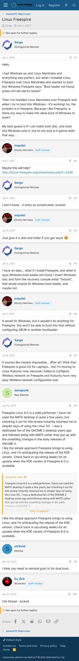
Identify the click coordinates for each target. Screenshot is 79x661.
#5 (75, 263)
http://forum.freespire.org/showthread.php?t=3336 (37, 172)
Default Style (13, 639)
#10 (75, 594)
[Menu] (5, 5)
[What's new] (66, 5)
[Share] (70, 57)
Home (6, 649)
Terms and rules (28, 645)
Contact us (9, 645)
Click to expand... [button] (40, 511)
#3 (75, 198)
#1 (75, 57)
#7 (75, 355)
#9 (75, 561)
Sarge (8, 25)
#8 (75, 405)
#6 (75, 313)
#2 (75, 160)
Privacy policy (48, 645)
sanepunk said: (14, 477)
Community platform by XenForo (34, 657)
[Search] (74, 5)
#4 (75, 230)
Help (63, 645)
